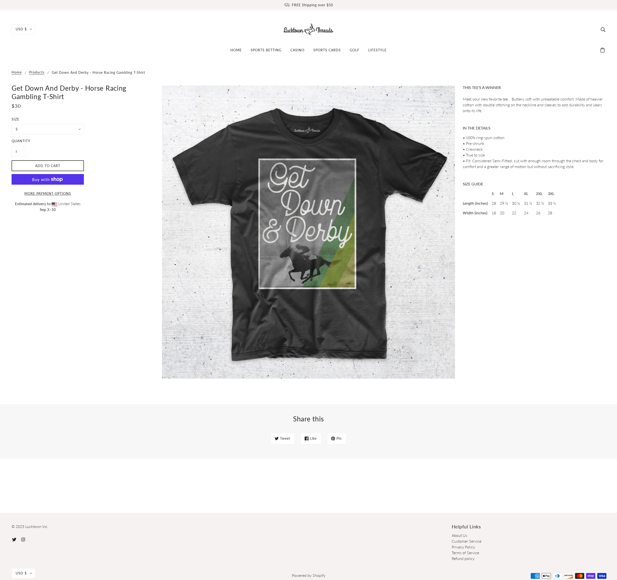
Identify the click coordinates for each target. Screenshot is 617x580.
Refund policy (463, 558)
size (15, 119)
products (36, 72)
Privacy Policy (463, 547)
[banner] (308, 28)
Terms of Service (465, 552)
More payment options (47, 193)
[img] (603, 29)
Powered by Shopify (308, 575)
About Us (459, 535)
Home (17, 72)
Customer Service (466, 541)
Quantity (19, 141)
